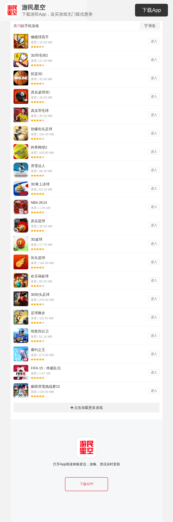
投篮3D (36, 74)
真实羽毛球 (40, 111)
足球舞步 (38, 313)
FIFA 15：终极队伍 (46, 368)
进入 (154, 41)
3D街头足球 (40, 295)
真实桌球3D (40, 92)
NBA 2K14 (39, 203)
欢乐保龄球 (40, 276)
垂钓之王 (38, 350)
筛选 (152, 25)
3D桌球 (36, 239)
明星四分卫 (40, 331)
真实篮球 (38, 221)
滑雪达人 (38, 166)
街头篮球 (38, 258)
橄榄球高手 (40, 37)
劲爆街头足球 (41, 129)
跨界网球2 (39, 147)
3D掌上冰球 (40, 184)
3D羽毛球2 (39, 55)
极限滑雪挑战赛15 (45, 387)
